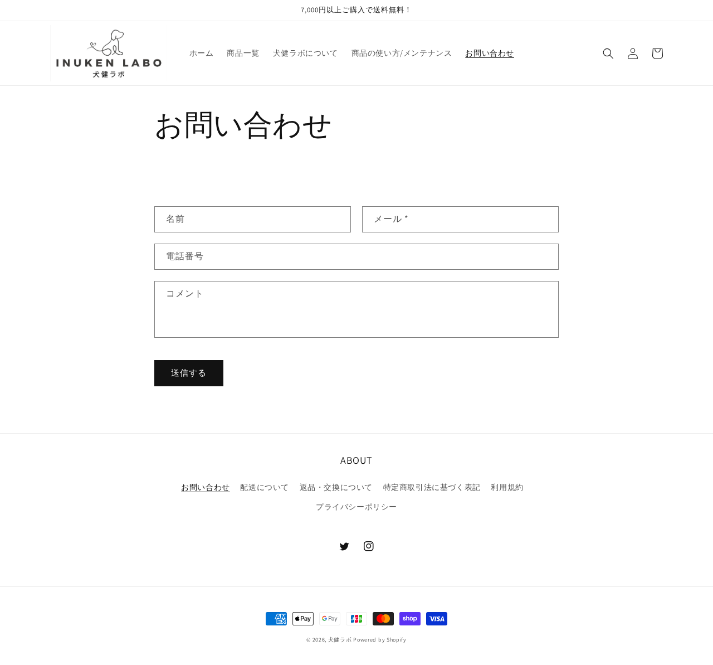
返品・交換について (336, 487)
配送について (264, 487)
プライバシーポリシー (356, 507)
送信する (189, 372)
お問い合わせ (205, 487)
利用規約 (507, 487)
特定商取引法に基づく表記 (432, 487)
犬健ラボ (340, 639)
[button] (608, 53)
